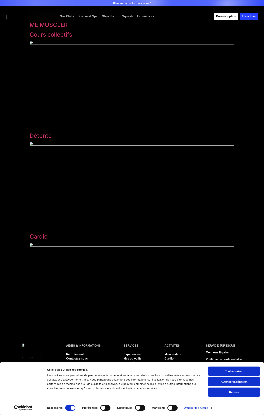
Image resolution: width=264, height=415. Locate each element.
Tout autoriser (234, 371)
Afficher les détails (196, 407)
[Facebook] (26, 361)
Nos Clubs (67, 16)
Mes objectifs (133, 358)
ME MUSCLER (49, 24)
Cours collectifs (51, 34)
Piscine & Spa (88, 16)
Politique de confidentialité (224, 359)
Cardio (39, 236)
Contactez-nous (77, 358)
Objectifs (108, 16)
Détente (41, 135)
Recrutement (75, 354)
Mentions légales (217, 352)
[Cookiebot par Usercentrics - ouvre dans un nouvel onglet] (23, 408)
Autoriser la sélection (234, 381)
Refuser (234, 392)
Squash (127, 16)
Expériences (145, 16)
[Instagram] (36, 361)
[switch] (105, 408)
